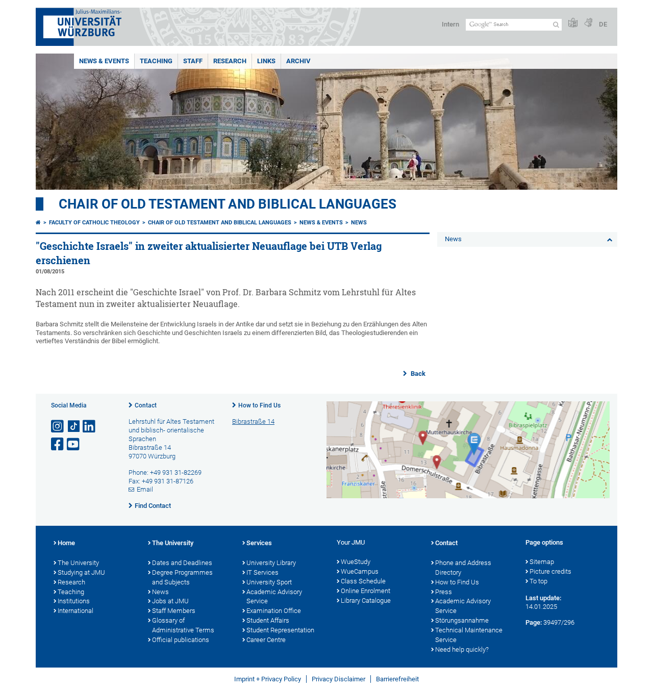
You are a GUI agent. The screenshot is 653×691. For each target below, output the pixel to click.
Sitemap (542, 562)
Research (229, 61)
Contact (146, 405)
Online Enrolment (365, 591)
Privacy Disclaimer (338, 679)
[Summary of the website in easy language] (572, 23)
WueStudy (355, 562)
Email (145, 489)
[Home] (38, 222)
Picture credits (550, 571)
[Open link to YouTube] (74, 444)
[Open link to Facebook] (58, 444)
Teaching (156, 61)
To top (538, 581)
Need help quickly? (462, 649)
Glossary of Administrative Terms (183, 625)
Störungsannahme (462, 620)
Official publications (180, 640)
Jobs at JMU (170, 601)
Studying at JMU (81, 572)
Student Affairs (267, 620)
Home (66, 543)
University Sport (269, 582)
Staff (193, 61)
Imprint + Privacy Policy (267, 679)
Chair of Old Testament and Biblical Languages (227, 204)
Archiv (298, 61)
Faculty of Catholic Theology (94, 222)
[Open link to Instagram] (58, 427)
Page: (533, 622)
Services (259, 543)
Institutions (74, 601)
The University (78, 563)
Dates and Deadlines (182, 563)
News (359, 222)
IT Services (262, 572)
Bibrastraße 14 (253, 421)
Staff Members (173, 611)
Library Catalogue (366, 600)
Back (417, 373)
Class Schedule (363, 581)
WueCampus (360, 571)
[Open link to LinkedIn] (90, 427)
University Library (271, 563)
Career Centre (266, 640)
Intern (450, 24)
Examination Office (273, 611)
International (75, 611)
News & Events (104, 61)
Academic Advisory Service (274, 596)
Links (266, 61)
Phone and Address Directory (463, 567)
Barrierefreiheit (397, 679)
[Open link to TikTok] (74, 427)
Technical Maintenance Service (469, 635)
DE (603, 24)
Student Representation (280, 630)
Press (443, 592)
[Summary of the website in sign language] (588, 23)
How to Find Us (259, 405)
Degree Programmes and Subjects (182, 577)
